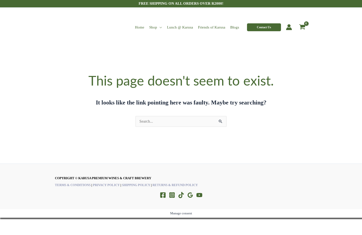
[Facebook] (163, 195)
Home (139, 27)
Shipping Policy (136, 185)
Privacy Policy (106, 185)
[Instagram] (172, 195)
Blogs (234, 27)
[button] (264, 27)
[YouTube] (199, 195)
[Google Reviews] (190, 195)
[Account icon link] (289, 27)
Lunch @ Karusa (180, 27)
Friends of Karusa (211, 27)
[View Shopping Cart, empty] (302, 27)
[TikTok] (181, 195)
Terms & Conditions (73, 185)
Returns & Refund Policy (175, 185)
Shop (153, 27)
